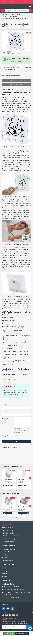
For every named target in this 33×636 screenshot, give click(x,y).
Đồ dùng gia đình (15, 14)
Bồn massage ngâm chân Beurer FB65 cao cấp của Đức (9, 507)
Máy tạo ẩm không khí (10, 16)
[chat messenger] (30, 628)
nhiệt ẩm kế (14, 447)
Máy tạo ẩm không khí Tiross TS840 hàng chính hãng (9, 479)
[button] (3, 478)
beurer (21, 447)
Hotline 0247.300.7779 (17, 80)
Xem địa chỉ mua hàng (17, 84)
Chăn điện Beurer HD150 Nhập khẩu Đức (24, 507)
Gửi (16, 442)
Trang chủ (5, 14)
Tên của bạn (5, 405)
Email (3, 412)
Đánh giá (4, 436)
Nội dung (4, 419)
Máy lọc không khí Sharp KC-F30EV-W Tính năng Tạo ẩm (24, 479)
